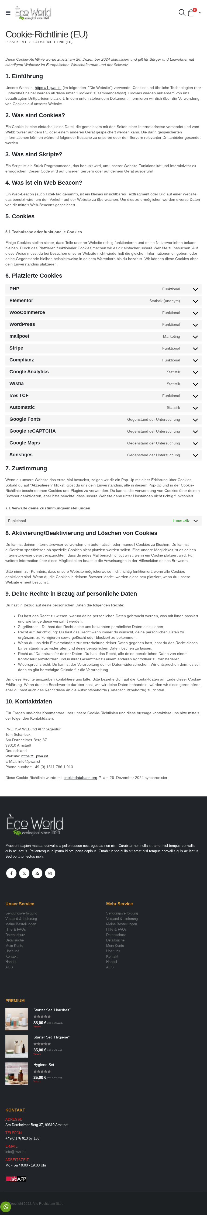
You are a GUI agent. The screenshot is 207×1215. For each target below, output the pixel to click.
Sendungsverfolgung (21, 913)
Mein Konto (14, 946)
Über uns (12, 951)
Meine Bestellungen (20, 924)
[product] (16, 1019)
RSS (37, 873)
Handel (10, 962)
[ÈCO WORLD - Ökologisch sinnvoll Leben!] (33, 12)
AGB (9, 967)
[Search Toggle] (182, 12)
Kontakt (11, 956)
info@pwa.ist (15, 1152)
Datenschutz (15, 935)
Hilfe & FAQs (15, 929)
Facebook (11, 873)
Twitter (24, 873)
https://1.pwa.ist (48, 87)
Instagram (50, 873)
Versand (37, 1026)
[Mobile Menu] (9, 12)
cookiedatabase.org (80, 777)
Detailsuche (14, 940)
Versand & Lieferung (21, 919)
